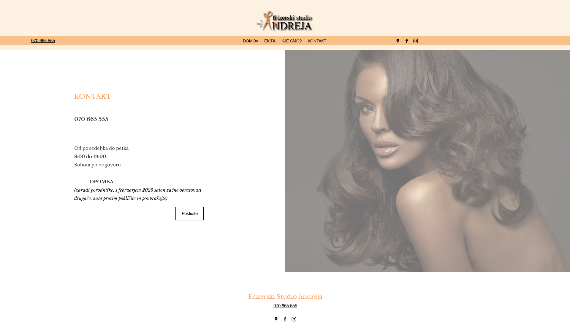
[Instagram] (294, 319)
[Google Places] (276, 319)
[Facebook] (285, 319)
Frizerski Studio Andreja (285, 296)
